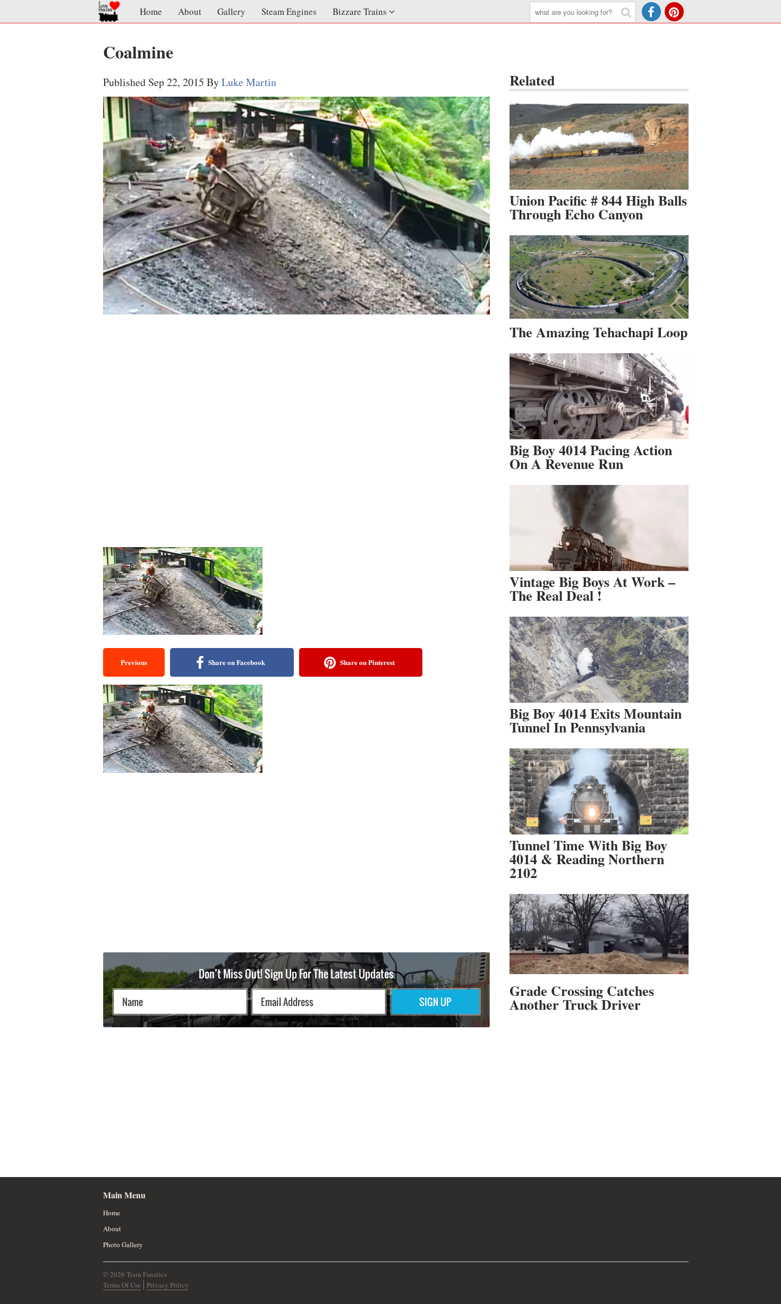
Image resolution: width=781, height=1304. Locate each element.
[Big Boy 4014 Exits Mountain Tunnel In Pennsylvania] (599, 660)
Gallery (231, 11)
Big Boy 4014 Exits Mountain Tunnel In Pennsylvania (596, 720)
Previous (134, 662)
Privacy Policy (168, 1285)
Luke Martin (249, 82)
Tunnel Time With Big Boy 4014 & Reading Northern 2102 (588, 859)
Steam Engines (289, 11)
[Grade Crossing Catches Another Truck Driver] (599, 937)
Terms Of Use (122, 1285)
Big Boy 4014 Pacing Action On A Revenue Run (591, 457)
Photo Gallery (123, 1244)
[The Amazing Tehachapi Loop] (599, 278)
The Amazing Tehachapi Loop (598, 332)
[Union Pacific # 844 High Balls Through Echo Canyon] (599, 147)
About (189, 11)
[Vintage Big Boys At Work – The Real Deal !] (599, 528)
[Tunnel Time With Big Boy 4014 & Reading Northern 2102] (599, 791)
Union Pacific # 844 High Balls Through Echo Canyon (598, 207)
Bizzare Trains (360, 11)
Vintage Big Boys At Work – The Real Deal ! (592, 589)
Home (151, 11)
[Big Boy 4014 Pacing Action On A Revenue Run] (599, 396)
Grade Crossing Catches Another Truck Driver (582, 998)
